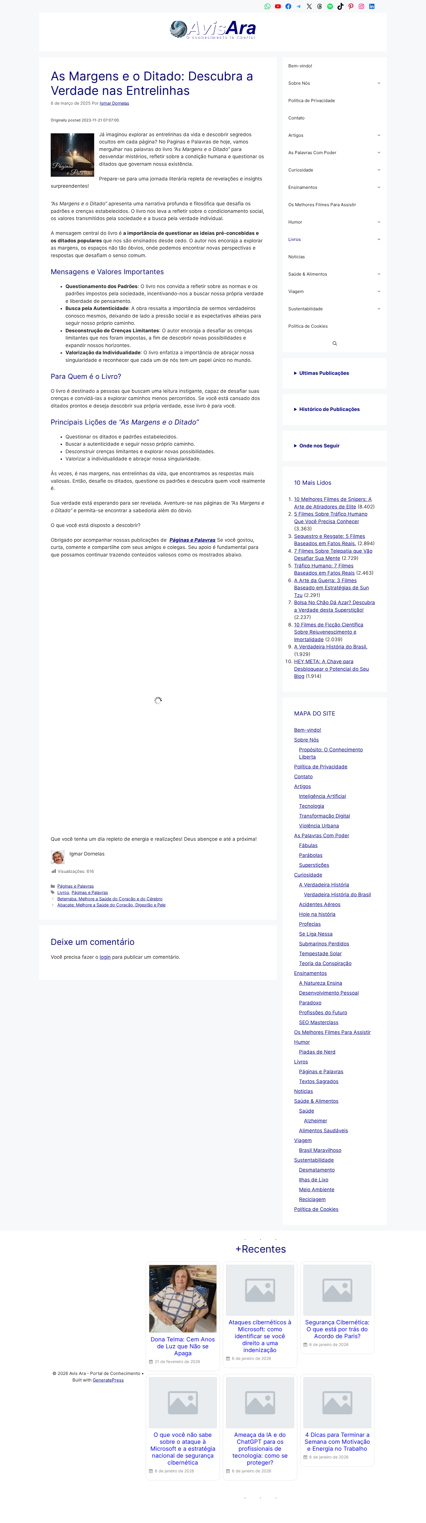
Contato (296, 118)
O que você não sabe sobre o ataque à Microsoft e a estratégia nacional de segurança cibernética (182, 1448)
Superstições (314, 865)
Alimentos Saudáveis (323, 1130)
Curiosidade (300, 170)
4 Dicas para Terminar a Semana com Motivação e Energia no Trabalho (337, 1441)
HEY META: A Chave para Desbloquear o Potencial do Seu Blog (331, 669)
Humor (295, 222)
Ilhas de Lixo (313, 1180)
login (105, 957)
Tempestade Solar (320, 953)
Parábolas (311, 855)
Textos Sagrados (318, 1081)
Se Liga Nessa (316, 934)
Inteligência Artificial (322, 796)
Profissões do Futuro (323, 1012)
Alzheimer (315, 1121)
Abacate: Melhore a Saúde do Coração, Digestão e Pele (111, 904)
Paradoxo (310, 1003)
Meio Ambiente (316, 1189)
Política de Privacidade (311, 100)
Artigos (295, 135)
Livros (63, 892)
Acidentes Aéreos (320, 904)
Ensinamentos (302, 187)
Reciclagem (312, 1199)
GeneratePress (108, 1380)
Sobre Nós (299, 83)
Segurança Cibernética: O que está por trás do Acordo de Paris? (337, 1329)
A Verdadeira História (324, 885)
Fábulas (308, 845)
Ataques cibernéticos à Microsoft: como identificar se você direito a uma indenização (260, 1336)
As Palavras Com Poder (312, 152)
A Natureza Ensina (320, 983)
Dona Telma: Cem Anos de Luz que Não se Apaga (183, 1346)
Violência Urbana (319, 826)
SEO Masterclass (318, 1022)
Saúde (306, 1111)
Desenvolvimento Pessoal (329, 993)
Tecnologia (311, 806)
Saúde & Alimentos (307, 274)
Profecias (310, 924)
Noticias (296, 256)
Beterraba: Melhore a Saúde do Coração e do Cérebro (110, 898)
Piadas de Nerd (317, 1052)
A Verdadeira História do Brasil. (330, 647)
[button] (380, 83)
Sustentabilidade (305, 308)
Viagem (296, 291)
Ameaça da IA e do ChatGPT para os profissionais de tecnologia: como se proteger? (260, 1448)
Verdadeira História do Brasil (337, 894)
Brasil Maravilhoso (320, 1150)
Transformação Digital (324, 816)
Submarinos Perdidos (324, 944)
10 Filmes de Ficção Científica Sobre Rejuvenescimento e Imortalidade (328, 632)
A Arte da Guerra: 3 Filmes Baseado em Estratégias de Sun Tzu (331, 588)
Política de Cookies (308, 326)
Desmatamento (317, 1170)
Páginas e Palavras (75, 886)
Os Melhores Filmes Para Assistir (322, 204)
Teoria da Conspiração (325, 963)
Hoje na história (317, 914)
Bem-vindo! (300, 66)
